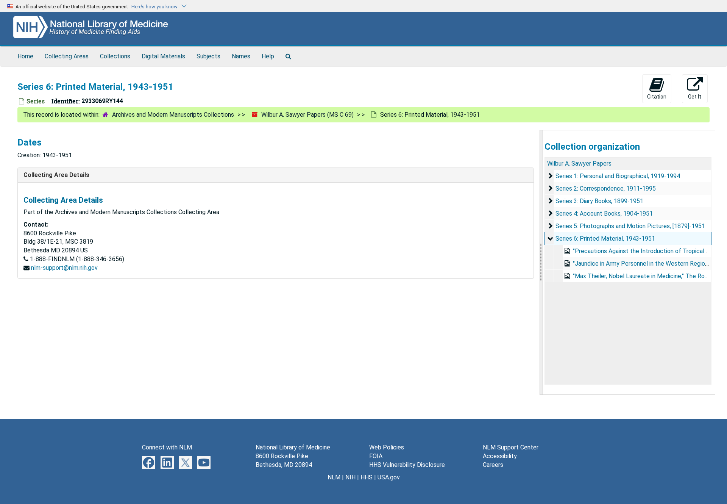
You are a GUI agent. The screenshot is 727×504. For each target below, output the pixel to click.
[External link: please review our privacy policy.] (148, 462)
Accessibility (500, 456)
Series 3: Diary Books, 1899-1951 (599, 201)
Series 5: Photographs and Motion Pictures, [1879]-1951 (630, 226)
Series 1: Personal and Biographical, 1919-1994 (617, 176)
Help (268, 56)
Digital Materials (163, 56)
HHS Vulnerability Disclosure (407, 464)
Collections (115, 56)
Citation (656, 97)
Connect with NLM (167, 447)
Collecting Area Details (56, 174)
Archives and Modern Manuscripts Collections (173, 114)
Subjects (208, 56)
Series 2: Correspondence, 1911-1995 (605, 188)
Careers (493, 464)
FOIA (375, 456)
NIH (350, 477)
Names (241, 56)
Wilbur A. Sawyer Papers (579, 163)
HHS (366, 477)
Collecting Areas (67, 56)
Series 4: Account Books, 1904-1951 (604, 213)
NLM (334, 477)
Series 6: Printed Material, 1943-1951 (605, 238)
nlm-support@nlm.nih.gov (64, 267)
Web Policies (386, 447)
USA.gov (389, 477)
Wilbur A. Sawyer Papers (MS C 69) (307, 114)
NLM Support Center (510, 447)
